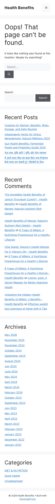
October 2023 (13, 397)
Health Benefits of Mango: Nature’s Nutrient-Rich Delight (23, 208)
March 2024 (12, 387)
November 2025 (14, 340)
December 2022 (14, 439)
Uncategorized (14, 481)
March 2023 (12, 423)
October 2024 (13, 350)
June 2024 (11, 371)
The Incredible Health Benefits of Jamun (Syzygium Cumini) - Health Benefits (26, 199)
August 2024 (12, 361)
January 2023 (13, 434)
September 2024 (15, 355)
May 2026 (11, 334)
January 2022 (13, 444)
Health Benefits (19, 7)
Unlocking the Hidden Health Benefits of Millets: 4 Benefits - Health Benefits (24, 299)
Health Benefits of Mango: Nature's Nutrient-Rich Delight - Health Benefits (26, 225)
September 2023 (15, 403)
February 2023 (14, 429)
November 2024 (15, 345)
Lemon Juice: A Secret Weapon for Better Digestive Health (26, 282)
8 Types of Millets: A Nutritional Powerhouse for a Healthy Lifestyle (27, 235)
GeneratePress (27, 499)
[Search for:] (27, 67)
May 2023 (11, 413)
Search (9, 92)
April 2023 (11, 418)
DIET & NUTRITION (16, 470)
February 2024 (14, 392)
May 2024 (11, 376)
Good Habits (12, 475)
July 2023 (11, 408)
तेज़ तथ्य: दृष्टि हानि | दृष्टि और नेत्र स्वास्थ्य (25, 152)
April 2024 (11, 382)
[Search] (9, 74)
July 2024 (11, 366)
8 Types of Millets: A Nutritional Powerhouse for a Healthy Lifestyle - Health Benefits (27, 273)
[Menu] (46, 7)
